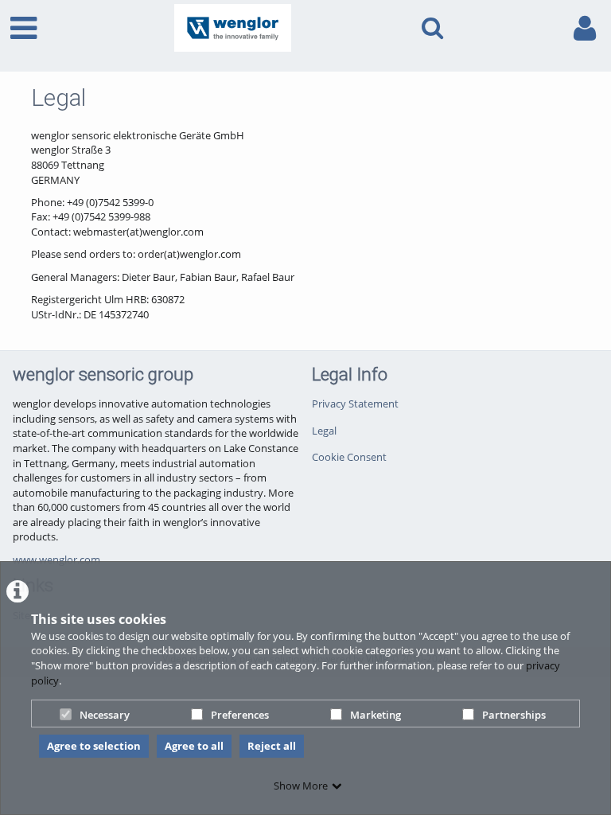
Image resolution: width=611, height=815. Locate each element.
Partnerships (514, 715)
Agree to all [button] (194, 746)
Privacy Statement (355, 403)
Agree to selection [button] (94, 746)
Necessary (105, 715)
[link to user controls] (585, 28)
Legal (324, 430)
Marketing (375, 715)
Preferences (240, 715)
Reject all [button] (271, 746)
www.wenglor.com (56, 559)
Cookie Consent (349, 457)
